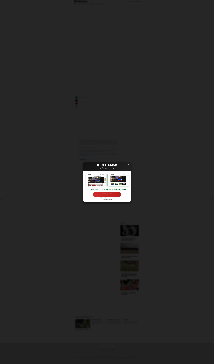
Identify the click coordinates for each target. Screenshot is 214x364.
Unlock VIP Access (107, 194)
